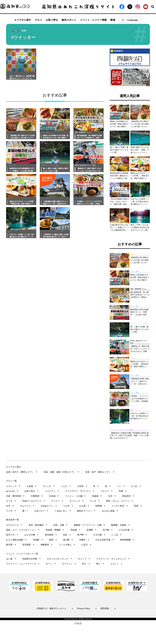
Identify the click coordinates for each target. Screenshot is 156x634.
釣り (86, 563)
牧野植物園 (127, 540)
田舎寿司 (128, 496)
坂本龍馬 (51, 535)
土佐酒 (31, 486)
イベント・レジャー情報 (93, 20)
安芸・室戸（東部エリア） (99, 472)
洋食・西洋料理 (15, 496)
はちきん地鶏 (110, 511)
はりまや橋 (31, 535)
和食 (123, 491)
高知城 (75, 530)
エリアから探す (22, 20)
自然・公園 (60, 525)
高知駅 (38, 540)
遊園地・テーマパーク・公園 (89, 525)
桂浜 (67, 535)
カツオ (11, 501)
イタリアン (52, 491)
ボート (51, 563)
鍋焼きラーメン (86, 511)
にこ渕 (116, 535)
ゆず (10, 506)
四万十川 (12, 535)
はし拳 (11, 559)
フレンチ (49, 486)
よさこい (116, 563)
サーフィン (69, 563)
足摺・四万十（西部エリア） (21, 472)
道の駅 (68, 540)
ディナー (57, 501)
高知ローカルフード (33, 501)
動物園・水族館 (120, 525)
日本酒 (54, 496)
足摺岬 (91, 530)
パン (121, 486)
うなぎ (68, 506)
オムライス (27, 506)
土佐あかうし (49, 506)
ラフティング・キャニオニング (113, 559)
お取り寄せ (52, 20)
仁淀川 (86, 544)
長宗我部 (28, 544)
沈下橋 (108, 530)
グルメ (38, 20)
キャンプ (84, 559)
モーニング (76, 501)
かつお (136, 486)
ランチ (95, 501)
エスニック (13, 486)
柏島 (53, 540)
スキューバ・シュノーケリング (22, 563)
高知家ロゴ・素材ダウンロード (55, 608)
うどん (66, 486)
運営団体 (108, 608)
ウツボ (11, 511)
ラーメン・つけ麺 (75, 496)
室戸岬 (82, 535)
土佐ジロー (41, 511)
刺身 (138, 506)
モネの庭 (99, 535)
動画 (112, 20)
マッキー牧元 (120, 506)
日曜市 (84, 540)
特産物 (100, 506)
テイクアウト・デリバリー (79, 491)
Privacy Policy (87, 608)
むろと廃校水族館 (16, 540)
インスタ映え (67, 544)
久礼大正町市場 (104, 540)
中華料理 (37, 496)
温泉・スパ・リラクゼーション (22, 530)
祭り (100, 563)
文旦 (112, 496)
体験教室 (47, 544)
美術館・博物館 (55, 530)
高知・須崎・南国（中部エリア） (61, 472)
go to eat (12, 491)
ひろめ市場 (126, 530)
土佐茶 (82, 486)
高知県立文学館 (31, 559)
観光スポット (69, 20)
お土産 (84, 506)
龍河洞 (11, 544)
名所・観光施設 (38, 525)
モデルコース (14, 525)
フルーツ (107, 491)
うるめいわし (63, 511)
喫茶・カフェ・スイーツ (119, 501)
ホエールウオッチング (59, 559)
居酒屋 (97, 496)
